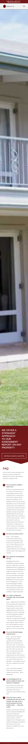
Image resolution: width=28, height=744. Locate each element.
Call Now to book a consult (13, 456)
